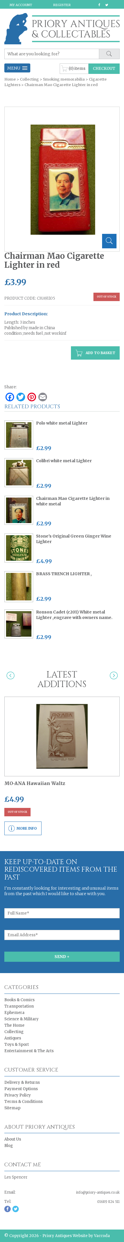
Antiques (12, 1038)
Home (10, 79)
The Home (14, 1025)
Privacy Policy (17, 1095)
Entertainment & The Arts (29, 1050)
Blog (8, 1145)
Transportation (19, 1006)
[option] (63, 179)
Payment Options (21, 1088)
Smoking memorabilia (64, 79)
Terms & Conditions (23, 1101)
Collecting (29, 79)
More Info (26, 828)
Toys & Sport (16, 1044)
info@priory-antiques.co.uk (98, 1192)
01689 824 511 (108, 1202)
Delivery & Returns (22, 1082)
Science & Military (21, 1019)
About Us (12, 1139)
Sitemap (12, 1108)
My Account (21, 5)
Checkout (104, 68)
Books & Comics (19, 999)
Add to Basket (100, 353)
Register (62, 5)
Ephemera (14, 1012)
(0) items (77, 68)
